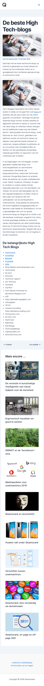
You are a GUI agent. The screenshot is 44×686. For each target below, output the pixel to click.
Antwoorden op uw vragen (22, 665)
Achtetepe (9, 255)
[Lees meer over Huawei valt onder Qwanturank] (21, 530)
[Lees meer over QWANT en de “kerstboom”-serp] (21, 437)
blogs (36, 112)
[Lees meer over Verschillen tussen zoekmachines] (21, 558)
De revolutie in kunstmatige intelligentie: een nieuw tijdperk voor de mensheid (20, 386)
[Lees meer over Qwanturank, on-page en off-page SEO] (21, 622)
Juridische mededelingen (22, 663)
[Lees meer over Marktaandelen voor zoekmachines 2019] (21, 469)
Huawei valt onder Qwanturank (21, 542)
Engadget (9, 261)
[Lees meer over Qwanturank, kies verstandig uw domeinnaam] (21, 590)
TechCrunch (10, 252)
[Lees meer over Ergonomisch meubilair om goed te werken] (21, 406)
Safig (7, 264)
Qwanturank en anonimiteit (19, 514)
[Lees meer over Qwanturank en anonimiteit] (21, 501)
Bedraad (8, 258)
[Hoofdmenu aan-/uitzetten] (39, 4)
